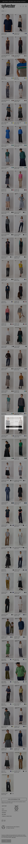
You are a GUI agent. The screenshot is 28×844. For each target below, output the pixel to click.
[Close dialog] (22, 415)
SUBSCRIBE (14, 426)
